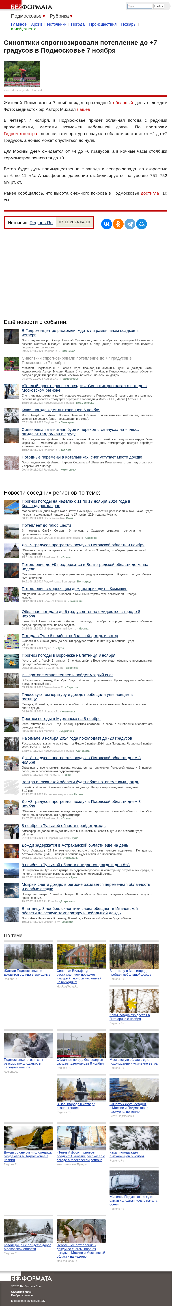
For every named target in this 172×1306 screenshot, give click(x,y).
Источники (57, 24)
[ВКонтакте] (106, 224)
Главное (19, 24)
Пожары (128, 24)
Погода (78, 24)
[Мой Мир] (141, 224)
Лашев (83, 109)
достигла (150, 193)
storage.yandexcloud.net (27, 90)
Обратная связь (21, 1292)
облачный (123, 102)
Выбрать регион (22, 1295)
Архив (37, 24)
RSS (42, 1300)
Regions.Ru (41, 222)
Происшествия (103, 24)
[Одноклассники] (118, 224)
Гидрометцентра (20, 133)
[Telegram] (130, 224)
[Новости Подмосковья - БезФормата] (27, 5)
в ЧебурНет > (23, 29)
